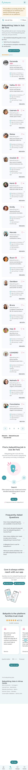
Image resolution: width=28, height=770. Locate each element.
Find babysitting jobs (8, 677)
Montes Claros (6, 691)
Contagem (15, 685)
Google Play (20, 583)
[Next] (23, 428)
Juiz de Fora (5, 687)
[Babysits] (6, 2)
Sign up (14, 499)
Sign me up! (14, 665)
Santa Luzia (19, 693)
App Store (9, 583)
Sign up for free (14, 50)
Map (15, 762)
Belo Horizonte (6, 685)
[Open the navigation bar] (24, 2)
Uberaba (13, 691)
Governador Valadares (8, 693)
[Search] (3, 20)
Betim (15, 689)
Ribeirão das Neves (7, 689)
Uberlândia (13, 687)
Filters (24, 20)
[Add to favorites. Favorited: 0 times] (23, 61)
